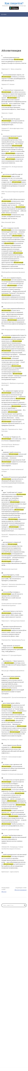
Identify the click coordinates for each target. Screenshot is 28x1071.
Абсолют (3, 892)
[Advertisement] (14, 35)
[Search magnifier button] (25, 905)
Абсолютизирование (21, 890)
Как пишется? (14, 3)
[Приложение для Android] (14, 8)
